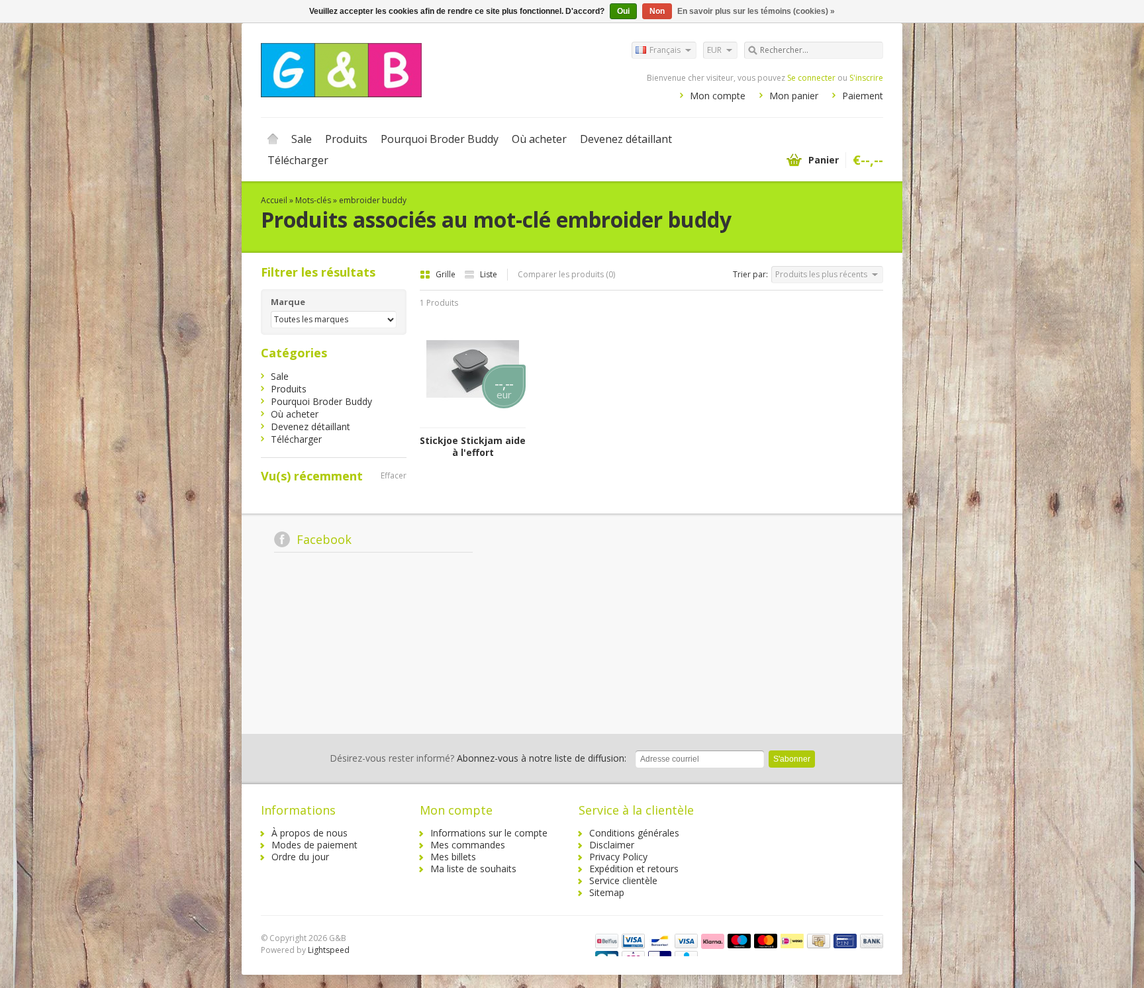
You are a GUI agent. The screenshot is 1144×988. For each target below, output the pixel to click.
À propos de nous (309, 833)
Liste (488, 274)
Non (657, 11)
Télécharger (297, 160)
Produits (346, 139)
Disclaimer (611, 844)
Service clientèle (623, 880)
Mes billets (453, 856)
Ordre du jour (300, 856)
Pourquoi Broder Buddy (440, 139)
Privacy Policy (618, 856)
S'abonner (791, 759)
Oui (623, 11)
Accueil (273, 139)
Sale (301, 139)
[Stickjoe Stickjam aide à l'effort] (473, 421)
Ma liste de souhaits (473, 868)
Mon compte (717, 95)
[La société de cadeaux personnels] (416, 69)
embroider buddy (372, 200)
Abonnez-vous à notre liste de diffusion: (478, 758)
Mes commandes (467, 844)
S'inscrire (866, 77)
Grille (446, 274)
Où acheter (539, 139)
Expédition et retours (634, 868)
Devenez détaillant (626, 139)
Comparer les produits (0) (566, 274)
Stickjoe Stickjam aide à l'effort (473, 447)
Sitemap (606, 892)
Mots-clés (313, 200)
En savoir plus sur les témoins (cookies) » (756, 11)
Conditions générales (634, 833)
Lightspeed (329, 950)
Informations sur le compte (489, 833)
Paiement (862, 95)
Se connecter (811, 77)
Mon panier (793, 95)
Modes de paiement (314, 844)
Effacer (393, 475)
